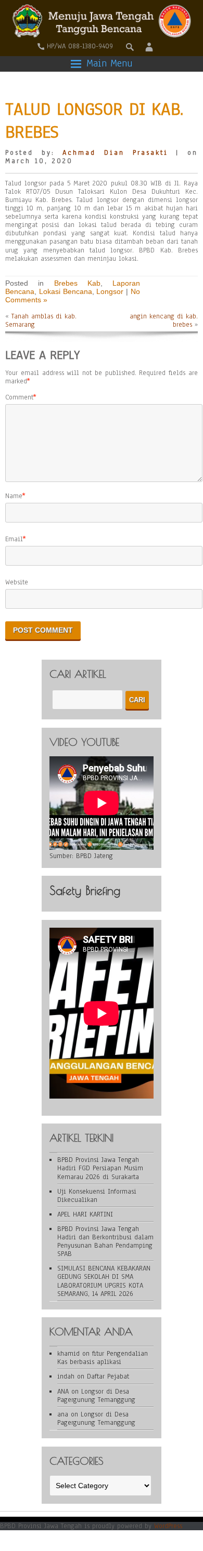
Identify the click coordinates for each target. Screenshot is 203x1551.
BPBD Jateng (94, 856)
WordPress (168, 1526)
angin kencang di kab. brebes (164, 320)
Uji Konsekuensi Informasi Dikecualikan (96, 1196)
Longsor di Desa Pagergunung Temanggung (96, 1396)
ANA (63, 1391)
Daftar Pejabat (108, 1376)
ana (62, 1414)
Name (13, 496)
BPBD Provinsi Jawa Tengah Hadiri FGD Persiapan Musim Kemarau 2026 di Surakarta (100, 1168)
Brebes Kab (77, 283)
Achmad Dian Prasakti (115, 152)
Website (16, 582)
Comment (19, 397)
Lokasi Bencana (65, 291)
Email (14, 539)
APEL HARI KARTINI (85, 1214)
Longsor (109, 291)
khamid (68, 1353)
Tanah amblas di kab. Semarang (41, 320)
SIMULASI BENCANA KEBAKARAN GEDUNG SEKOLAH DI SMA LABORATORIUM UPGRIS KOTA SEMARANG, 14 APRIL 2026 (103, 1281)
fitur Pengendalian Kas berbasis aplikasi (102, 1358)
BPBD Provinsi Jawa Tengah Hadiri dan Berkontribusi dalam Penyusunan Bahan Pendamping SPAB (105, 1241)
